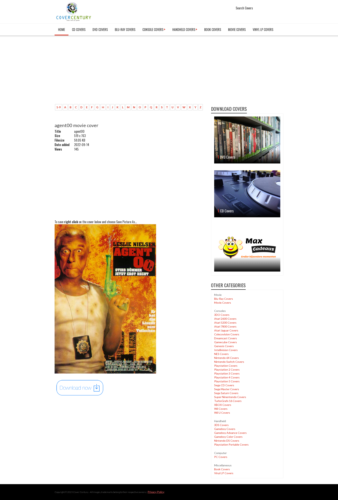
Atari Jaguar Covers (226, 330)
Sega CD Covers (224, 385)
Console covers (152, 29)
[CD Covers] (247, 193)
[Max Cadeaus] (247, 247)
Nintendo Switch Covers (229, 361)
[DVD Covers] (247, 139)
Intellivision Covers (226, 350)
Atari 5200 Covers (225, 322)
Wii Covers (220, 408)
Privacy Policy (156, 492)
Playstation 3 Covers (227, 373)
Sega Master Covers (226, 389)
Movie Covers (237, 29)
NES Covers (221, 354)
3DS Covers (221, 425)
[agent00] (80, 387)
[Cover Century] (74, 11)
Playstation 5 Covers (227, 381)
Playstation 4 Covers (227, 377)
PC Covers (220, 456)
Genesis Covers (224, 346)
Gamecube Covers (225, 342)
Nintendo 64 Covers (226, 357)
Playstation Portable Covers (231, 444)
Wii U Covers (222, 412)
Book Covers (212, 29)
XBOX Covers (222, 404)
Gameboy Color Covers (228, 436)
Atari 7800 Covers (225, 326)
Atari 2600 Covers (225, 318)
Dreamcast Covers (225, 338)
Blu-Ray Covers (125, 29)
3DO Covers (221, 314)
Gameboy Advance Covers (230, 432)
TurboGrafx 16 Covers (228, 401)
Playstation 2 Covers (227, 369)
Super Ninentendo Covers (230, 397)
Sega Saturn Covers (226, 393)
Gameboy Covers (224, 429)
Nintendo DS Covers (226, 440)
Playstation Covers (225, 365)
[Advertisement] (130, 71)
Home (61, 29)
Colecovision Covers (226, 334)
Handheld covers (183, 29)
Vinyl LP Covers (263, 29)
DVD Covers (100, 29)
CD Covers (78, 29)
